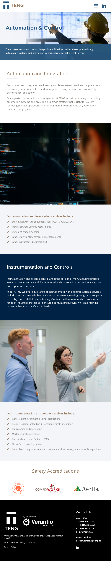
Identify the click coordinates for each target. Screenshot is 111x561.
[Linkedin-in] (103, 5)
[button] (95, 5)
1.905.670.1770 (86, 521)
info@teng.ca (86, 531)
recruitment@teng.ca (90, 540)
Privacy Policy (10, 547)
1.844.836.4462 (87, 524)
